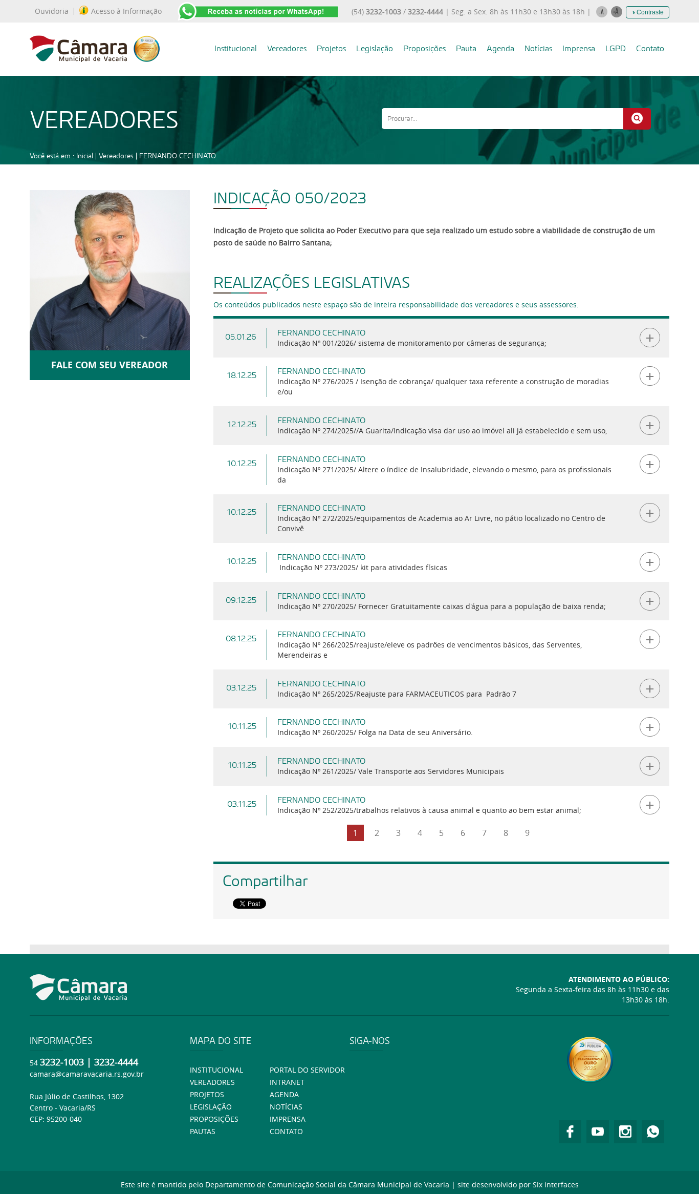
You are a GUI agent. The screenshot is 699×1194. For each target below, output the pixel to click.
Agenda (500, 48)
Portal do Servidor (307, 1070)
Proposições (424, 48)
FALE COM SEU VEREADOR (109, 365)
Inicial (84, 156)
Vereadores (287, 48)
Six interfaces (556, 1184)
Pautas (202, 1131)
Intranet (287, 1082)
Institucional (235, 48)
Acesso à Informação (126, 11)
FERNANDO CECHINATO (177, 156)
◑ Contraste (647, 12)
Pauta (466, 48)
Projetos (331, 48)
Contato (650, 48)
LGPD (615, 48)
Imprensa (578, 48)
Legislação (374, 48)
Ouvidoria (52, 11)
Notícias (538, 48)
